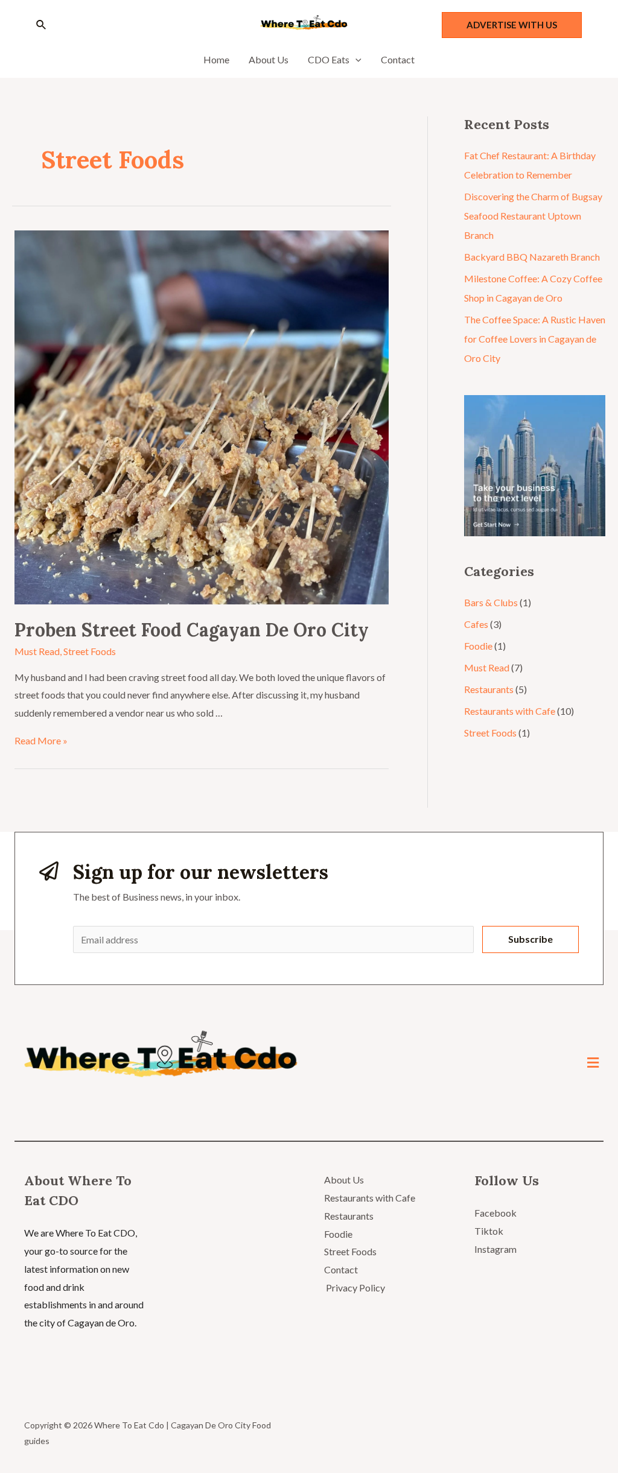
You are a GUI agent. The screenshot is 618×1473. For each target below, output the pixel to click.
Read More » (41, 740)
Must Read (37, 651)
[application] (355, 60)
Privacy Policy (354, 1287)
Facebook (495, 1212)
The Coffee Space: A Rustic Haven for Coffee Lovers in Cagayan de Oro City (534, 339)
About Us (344, 1179)
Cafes (476, 624)
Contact (341, 1269)
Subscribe (530, 939)
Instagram (495, 1249)
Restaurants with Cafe (509, 711)
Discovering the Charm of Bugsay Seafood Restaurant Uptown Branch (533, 216)
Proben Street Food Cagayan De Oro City (191, 629)
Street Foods (89, 651)
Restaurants (489, 689)
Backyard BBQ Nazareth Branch (532, 256)
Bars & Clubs (491, 602)
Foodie (478, 645)
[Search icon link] (41, 25)
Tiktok (488, 1231)
